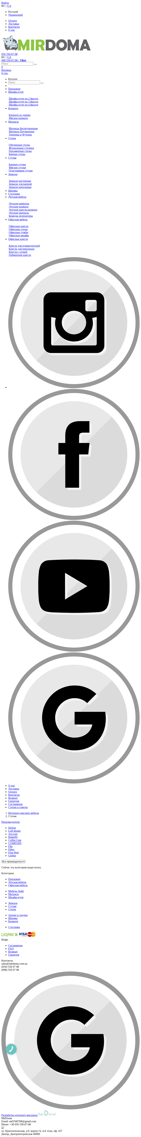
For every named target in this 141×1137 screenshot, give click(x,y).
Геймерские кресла (20, 255)
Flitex (11, 849)
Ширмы (13, 918)
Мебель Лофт (16, 891)
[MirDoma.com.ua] (46, 51)
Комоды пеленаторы (21, 215)
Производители (10, 821)
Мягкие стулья (17, 167)
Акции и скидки (18, 915)
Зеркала (12, 903)
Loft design (14, 830)
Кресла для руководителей (24, 245)
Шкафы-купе (16, 897)
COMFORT (15, 843)
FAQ (11, 948)
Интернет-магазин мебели (23, 813)
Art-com (12, 834)
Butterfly (13, 837)
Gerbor (12, 855)
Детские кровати (19, 206)
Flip (10, 846)
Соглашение (15, 945)
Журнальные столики (21, 147)
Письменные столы (20, 151)
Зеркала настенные (20, 180)
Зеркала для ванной (20, 184)
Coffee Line (14, 840)
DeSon (12, 827)
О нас (11, 29)
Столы (12, 909)
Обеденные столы (19, 144)
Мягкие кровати (18, 118)
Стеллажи (14, 927)
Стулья (12, 906)
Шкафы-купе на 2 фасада (23, 98)
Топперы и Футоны (20, 134)
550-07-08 (9, 54)
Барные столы (17, 154)
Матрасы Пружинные (21, 131)
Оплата (12, 20)
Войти (5, 2)
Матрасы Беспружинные (23, 128)
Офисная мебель (18, 885)
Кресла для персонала (21, 248)
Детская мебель (17, 882)
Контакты (14, 26)
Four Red (13, 852)
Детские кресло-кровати (23, 209)
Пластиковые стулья (20, 170)
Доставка (13, 23)
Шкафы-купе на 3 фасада (23, 101)
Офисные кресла (18, 226)
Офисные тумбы (18, 232)
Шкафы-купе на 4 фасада (23, 104)
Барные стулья (17, 164)
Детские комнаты (19, 203)
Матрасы (13, 894)
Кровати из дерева (19, 115)
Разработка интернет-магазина (19, 1115)
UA (9, 5)
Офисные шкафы (19, 235)
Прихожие (14, 879)
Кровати (13, 921)
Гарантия (13, 954)
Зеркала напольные (20, 187)
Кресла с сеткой (18, 251)
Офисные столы (18, 229)
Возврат (13, 951)
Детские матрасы (19, 212)
